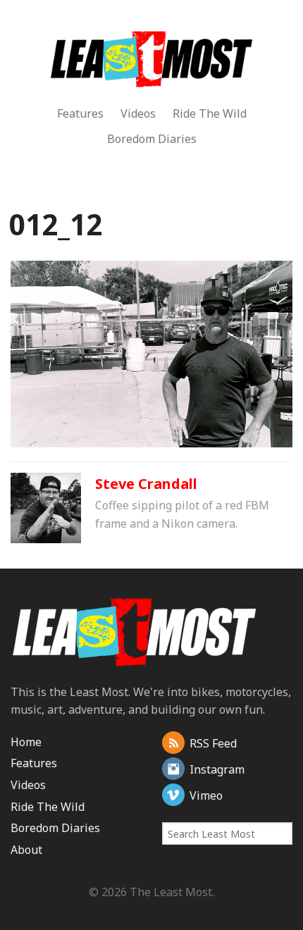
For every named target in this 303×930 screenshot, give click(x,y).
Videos (138, 113)
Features (80, 113)
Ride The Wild (210, 113)
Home (26, 742)
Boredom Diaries (152, 139)
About (26, 849)
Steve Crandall (146, 483)
